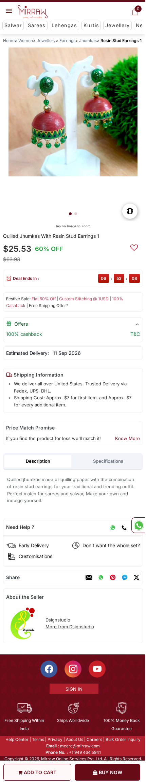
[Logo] (33, 12)
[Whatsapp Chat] (138, 525)
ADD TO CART (39, 772)
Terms (38, 739)
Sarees (36, 25)
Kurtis (91, 25)
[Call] (124, 527)
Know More (127, 438)
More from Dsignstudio (69, 626)
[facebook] (124, 577)
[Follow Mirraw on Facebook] (48, 669)
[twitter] (136, 577)
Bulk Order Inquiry (122, 739)
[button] (70, 213)
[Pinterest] (112, 577)
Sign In (73, 689)
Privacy (54, 739)
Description (38, 461)
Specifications (108, 461)
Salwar (13, 25)
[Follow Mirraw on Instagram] (72, 669)
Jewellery (117, 25)
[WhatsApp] (112, 527)
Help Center (16, 739)
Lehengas (64, 25)
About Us (74, 739)
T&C (135, 334)
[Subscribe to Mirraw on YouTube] (96, 669)
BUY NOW (109, 772)
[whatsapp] (100, 577)
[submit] (134, 247)
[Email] (89, 577)
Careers (94, 739)
